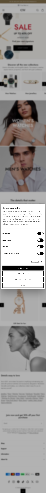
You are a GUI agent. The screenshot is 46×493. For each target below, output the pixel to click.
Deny (23, 285)
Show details (35, 262)
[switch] (40, 240)
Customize (21, 274)
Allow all (23, 268)
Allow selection (23, 279)
